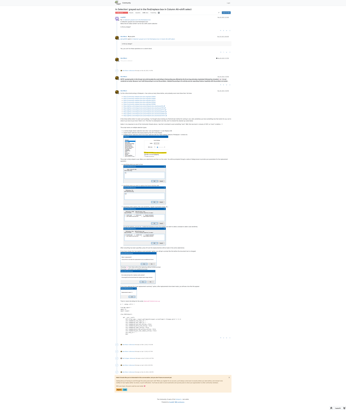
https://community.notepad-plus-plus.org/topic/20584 (139, 102)
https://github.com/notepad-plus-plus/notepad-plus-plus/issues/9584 (144, 113)
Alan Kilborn (123, 36)
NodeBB (171, 402)
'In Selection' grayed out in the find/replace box (137, 19)
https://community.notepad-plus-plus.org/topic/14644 (139, 96)
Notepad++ (178, 399)
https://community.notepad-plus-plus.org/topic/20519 (139, 100)
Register (119, 389)
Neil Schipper (125, 358)
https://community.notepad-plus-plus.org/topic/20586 (139, 104)
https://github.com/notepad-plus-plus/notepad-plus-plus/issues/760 (143, 108)
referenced (132, 70)
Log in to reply (226, 12)
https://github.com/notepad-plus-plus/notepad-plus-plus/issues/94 (143, 106)
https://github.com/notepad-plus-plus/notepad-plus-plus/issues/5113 (143, 110)
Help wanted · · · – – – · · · (122, 12)
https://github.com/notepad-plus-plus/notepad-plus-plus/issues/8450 (144, 111)
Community (126, 3)
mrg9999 (123, 17)
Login (124, 389)
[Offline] (117, 18)
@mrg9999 (132, 36)
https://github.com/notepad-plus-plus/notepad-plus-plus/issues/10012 (144, 115)
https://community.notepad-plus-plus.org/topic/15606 (139, 98)
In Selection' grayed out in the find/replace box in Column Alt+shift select (153, 39)
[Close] (229, 377)
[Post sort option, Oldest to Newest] (218, 12)
